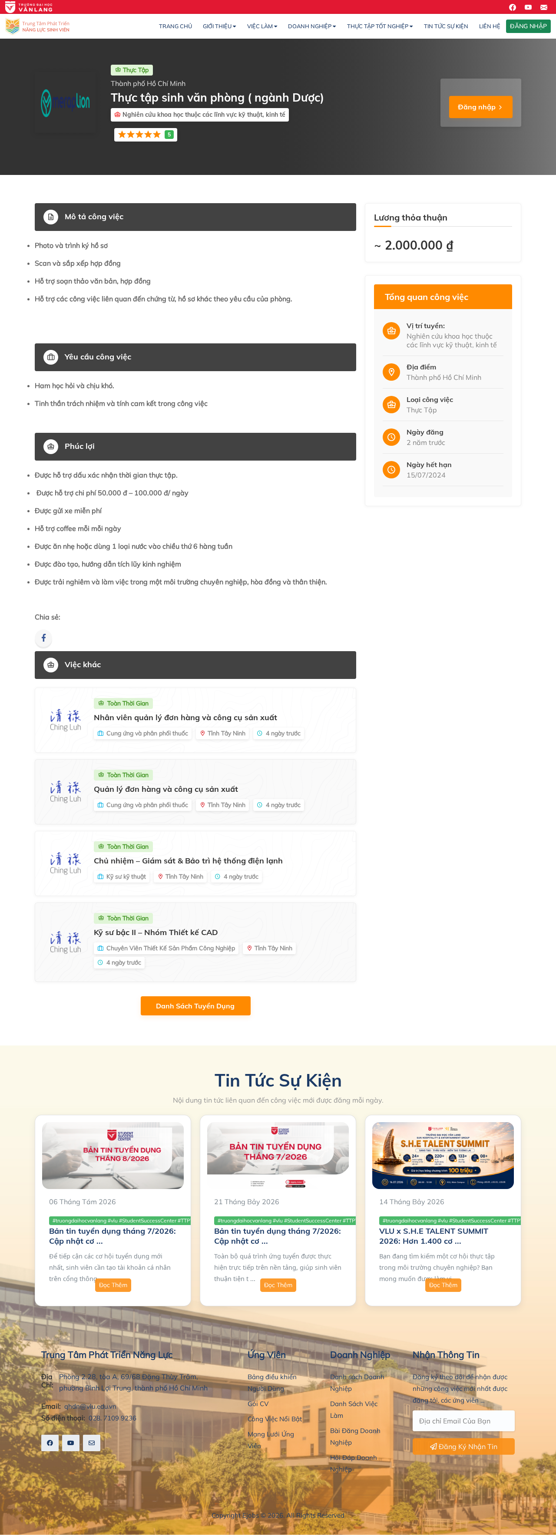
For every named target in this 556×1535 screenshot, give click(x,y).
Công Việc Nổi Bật (275, 1419)
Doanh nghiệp (310, 26)
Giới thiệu (218, 26)
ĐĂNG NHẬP (528, 26)
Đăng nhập (477, 106)
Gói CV (258, 1404)
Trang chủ (175, 26)
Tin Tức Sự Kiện (446, 26)
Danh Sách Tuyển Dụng (196, 1005)
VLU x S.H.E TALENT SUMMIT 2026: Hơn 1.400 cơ (433, 1236)
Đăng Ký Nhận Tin (467, 1446)
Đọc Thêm (113, 1285)
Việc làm (260, 26)
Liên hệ (489, 26)
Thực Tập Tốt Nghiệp (378, 26)
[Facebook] (43, 638)
